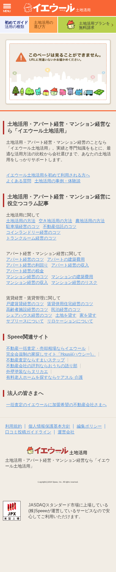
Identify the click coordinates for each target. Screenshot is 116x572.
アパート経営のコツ (25, 259)
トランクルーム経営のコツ (31, 238)
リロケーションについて (70, 321)
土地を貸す (65, 315)
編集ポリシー (89, 426)
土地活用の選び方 (43, 24)
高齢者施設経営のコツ (27, 309)
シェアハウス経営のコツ (29, 315)
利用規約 (13, 426)
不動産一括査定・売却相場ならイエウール (46, 348)
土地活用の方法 (20, 220)
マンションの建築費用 (72, 276)
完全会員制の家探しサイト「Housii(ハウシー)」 (51, 354)
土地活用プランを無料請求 (94, 25)
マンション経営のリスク (74, 282)
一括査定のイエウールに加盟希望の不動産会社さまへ (56, 404)
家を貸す (88, 315)
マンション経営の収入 (27, 282)
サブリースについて (25, 321)
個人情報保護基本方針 (49, 426)
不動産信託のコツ (59, 226)
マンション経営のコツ (27, 276)
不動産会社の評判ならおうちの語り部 (41, 365)
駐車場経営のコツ (23, 226)
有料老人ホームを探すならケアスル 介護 (44, 377)
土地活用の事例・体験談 (57, 180)
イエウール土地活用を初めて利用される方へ (48, 175)
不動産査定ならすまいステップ (35, 360)
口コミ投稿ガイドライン (28, 432)
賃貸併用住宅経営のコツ (70, 303)
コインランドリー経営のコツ (33, 232)
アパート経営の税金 (25, 270)
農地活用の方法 (90, 220)
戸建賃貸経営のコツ (25, 303)
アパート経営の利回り (27, 265)
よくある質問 (18, 180)
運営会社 (66, 432)
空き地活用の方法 (55, 220)
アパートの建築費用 (66, 259)
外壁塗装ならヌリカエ (27, 371)
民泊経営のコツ (66, 309)
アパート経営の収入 (70, 265)
